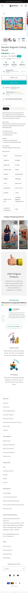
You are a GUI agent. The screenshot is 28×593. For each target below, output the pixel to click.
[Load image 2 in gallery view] (10, 40)
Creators (5, 430)
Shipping (9, 58)
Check (18, 87)
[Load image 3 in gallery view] (14, 40)
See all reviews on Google (14, 326)
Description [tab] (6, 108)
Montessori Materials (9, 445)
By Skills (5, 475)
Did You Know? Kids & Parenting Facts (13, 505)
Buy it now (14, 82)
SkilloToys (15, 586)
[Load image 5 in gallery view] (23, 40)
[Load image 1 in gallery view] (5, 40)
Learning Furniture (8, 471)
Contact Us (6, 407)
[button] (2, 6)
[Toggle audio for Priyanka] (15, 222)
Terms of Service (7, 550)
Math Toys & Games (8, 448)
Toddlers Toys (7, 456)
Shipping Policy (7, 554)
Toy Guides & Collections (10, 497)
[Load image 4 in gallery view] (19, 40)
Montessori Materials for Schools (12, 422)
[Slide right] (26, 40)
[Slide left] (1, 40)
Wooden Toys (6, 441)
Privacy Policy (7, 546)
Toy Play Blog (6, 493)
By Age (5, 478)
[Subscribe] (23, 569)
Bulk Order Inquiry (8, 418)
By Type (5, 482)
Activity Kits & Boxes (9, 452)
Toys (4, 467)
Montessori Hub (7, 508)
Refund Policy (7, 558)
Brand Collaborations (9, 411)
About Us (5, 403)
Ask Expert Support (8, 415)
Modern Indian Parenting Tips (11, 501)
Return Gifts (6, 426)
